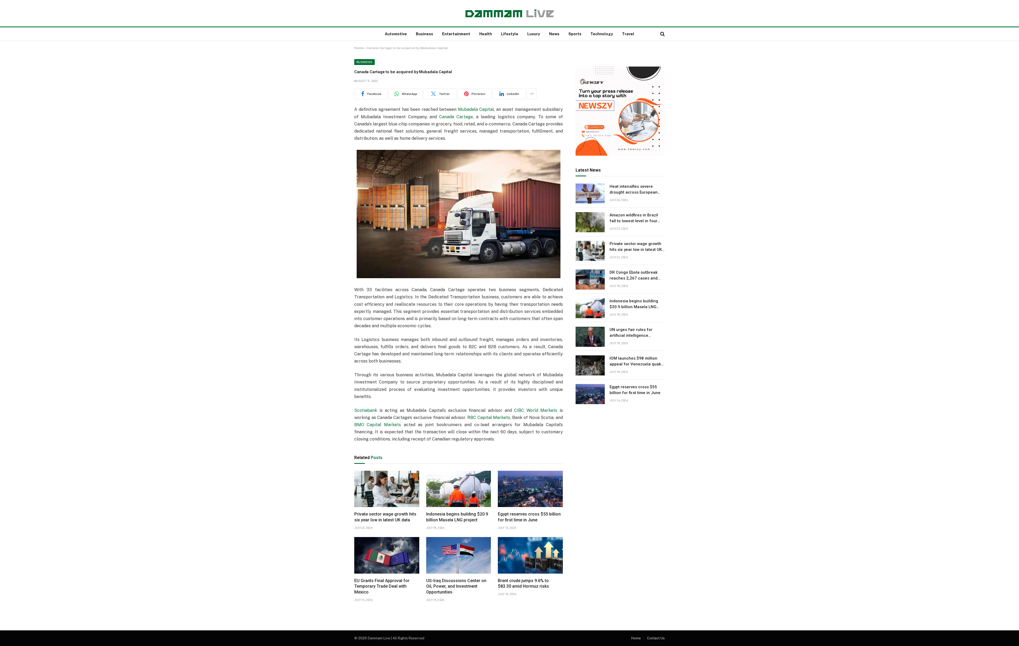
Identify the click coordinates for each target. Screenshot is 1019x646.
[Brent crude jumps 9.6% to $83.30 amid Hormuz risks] (530, 555)
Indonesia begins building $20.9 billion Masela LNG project (457, 517)
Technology (601, 34)
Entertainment (456, 34)
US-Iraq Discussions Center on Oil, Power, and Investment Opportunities (456, 586)
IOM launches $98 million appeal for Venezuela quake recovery (636, 361)
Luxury (533, 34)
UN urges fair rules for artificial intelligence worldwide (631, 333)
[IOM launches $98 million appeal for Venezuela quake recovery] (590, 365)
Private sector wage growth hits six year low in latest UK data (385, 517)
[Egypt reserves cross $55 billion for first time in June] (530, 489)
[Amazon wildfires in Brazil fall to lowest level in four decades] (590, 222)
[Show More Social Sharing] (532, 94)
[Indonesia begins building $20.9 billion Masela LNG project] (458, 489)
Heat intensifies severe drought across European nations (634, 189)
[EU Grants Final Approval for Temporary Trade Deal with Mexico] (386, 555)
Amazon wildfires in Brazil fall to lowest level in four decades (634, 218)
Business (424, 34)
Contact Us (656, 638)
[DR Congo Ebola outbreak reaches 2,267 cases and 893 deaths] (590, 279)
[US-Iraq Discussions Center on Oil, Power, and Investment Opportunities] (458, 555)
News (554, 34)
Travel (628, 34)
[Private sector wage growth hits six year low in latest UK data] (386, 489)
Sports (574, 34)
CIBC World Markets (535, 410)
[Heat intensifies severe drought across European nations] (590, 194)
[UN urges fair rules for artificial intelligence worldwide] (590, 337)
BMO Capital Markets (377, 424)
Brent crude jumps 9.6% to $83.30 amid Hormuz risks (523, 583)
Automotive (396, 34)
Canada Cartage (456, 116)
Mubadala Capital (476, 109)
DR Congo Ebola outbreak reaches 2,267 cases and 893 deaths (634, 275)
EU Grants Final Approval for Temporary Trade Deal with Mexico (381, 586)
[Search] (662, 34)
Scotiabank (365, 410)
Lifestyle (509, 34)
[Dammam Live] (509, 13)
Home (359, 48)
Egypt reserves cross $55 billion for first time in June (529, 517)
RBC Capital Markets (488, 417)
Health (485, 34)
